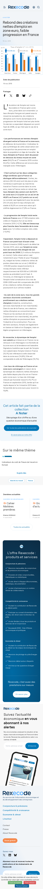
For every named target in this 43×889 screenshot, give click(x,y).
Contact (6, 825)
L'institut (7, 819)
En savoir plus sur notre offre (21, 435)
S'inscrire (32, 746)
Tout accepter (15, 883)
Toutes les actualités (21, 527)
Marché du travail (16, 480)
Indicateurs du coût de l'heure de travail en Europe (20, 463)
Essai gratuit (10, 840)
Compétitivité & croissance (16, 810)
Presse (6, 829)
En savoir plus (22, 694)
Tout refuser (30, 883)
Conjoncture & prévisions (15, 806)
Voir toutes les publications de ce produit (21, 428)
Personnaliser (22, 886)
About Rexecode (10, 833)
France (30, 480)
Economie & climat (12, 814)
